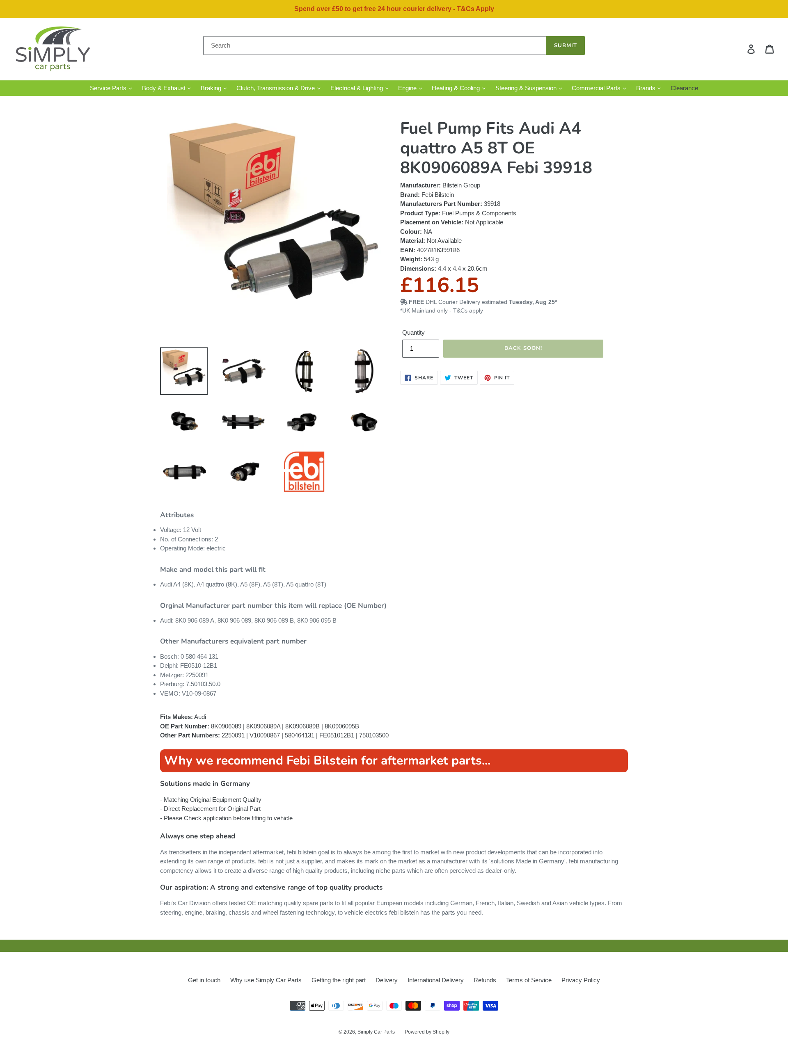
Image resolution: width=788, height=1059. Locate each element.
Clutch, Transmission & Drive (276, 87)
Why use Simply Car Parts (266, 980)
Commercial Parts (597, 87)
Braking (212, 87)
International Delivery (436, 980)
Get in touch (204, 980)
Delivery (387, 980)
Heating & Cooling (456, 87)
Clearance (684, 87)
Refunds (485, 980)
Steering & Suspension (526, 87)
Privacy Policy (580, 980)
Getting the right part (339, 980)
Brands (646, 87)
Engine (408, 87)
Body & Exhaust (164, 87)
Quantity (413, 332)
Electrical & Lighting (357, 87)
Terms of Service (529, 980)
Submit (565, 45)
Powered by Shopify (427, 1032)
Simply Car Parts (376, 1032)
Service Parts (109, 87)
